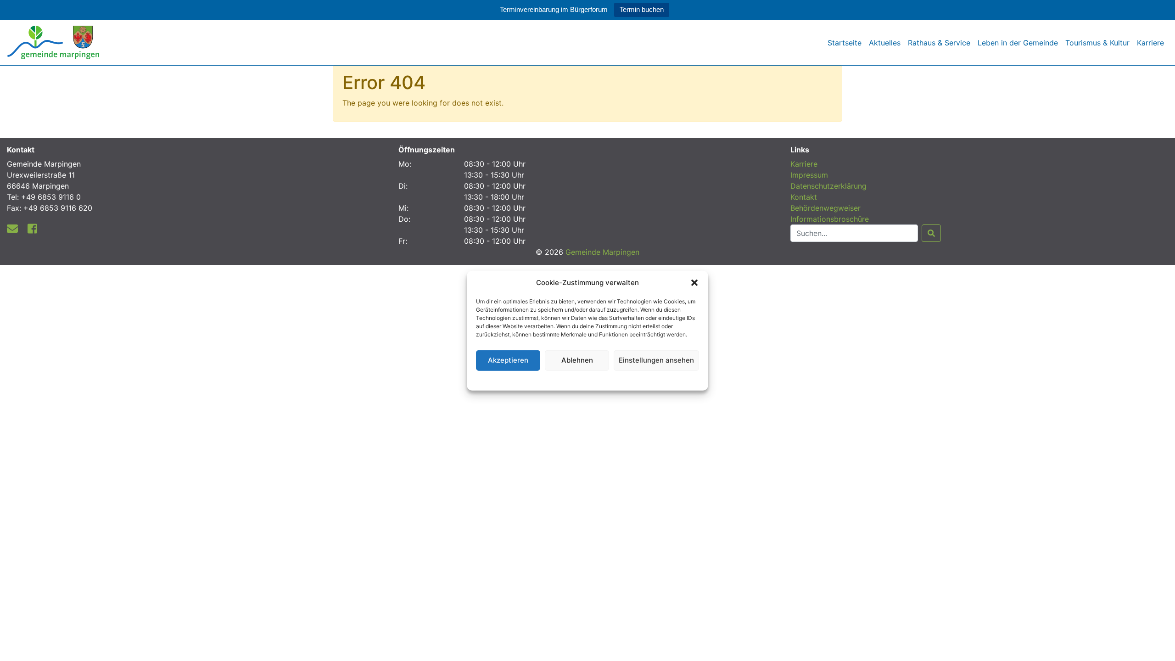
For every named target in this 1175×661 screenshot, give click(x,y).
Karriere (1150, 42)
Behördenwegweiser (825, 208)
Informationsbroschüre (829, 219)
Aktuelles (885, 42)
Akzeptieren (508, 360)
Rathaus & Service (939, 42)
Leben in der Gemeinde (1018, 42)
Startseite (845, 42)
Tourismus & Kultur (1097, 42)
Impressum (809, 174)
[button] (694, 282)
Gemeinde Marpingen (602, 252)
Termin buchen (642, 9)
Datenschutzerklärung (587, 378)
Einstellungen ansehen (656, 360)
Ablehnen (577, 360)
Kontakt (803, 197)
